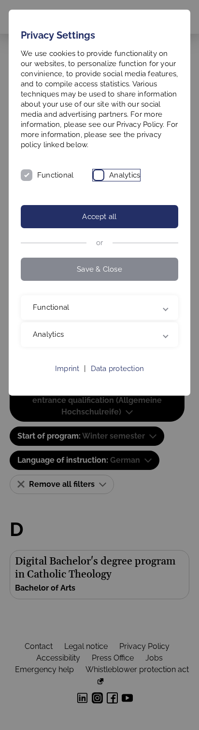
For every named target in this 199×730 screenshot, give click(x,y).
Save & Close (99, 269)
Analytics (124, 175)
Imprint (67, 378)
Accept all (99, 216)
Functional (55, 175)
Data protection (117, 378)
